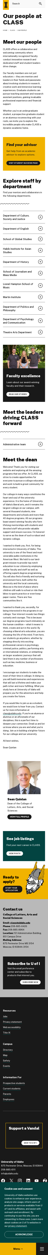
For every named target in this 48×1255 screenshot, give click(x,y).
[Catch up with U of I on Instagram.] (20, 1181)
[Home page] (6, 5)
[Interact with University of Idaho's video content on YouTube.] (37, 1181)
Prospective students (14, 1083)
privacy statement (17, 1226)
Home (5, 30)
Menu (16, 1248)
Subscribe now (30, 982)
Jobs (5, 1016)
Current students (11, 1088)
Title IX (6, 1032)
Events (6, 1066)
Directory (8, 1050)
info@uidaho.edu (9, 1173)
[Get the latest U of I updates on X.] (11, 1181)
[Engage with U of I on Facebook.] (3, 1181)
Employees (8, 1099)
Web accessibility (12, 1027)
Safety (6, 1060)
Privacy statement (12, 1022)
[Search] (40, 3)
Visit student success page (23, 163)
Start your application (11, 889)
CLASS (12, 30)
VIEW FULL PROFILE (19, 817)
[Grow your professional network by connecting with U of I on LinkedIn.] (28, 1181)
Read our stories (18, 394)
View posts (15, 853)
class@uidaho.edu (12, 713)
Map (5, 1055)
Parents (7, 1094)
